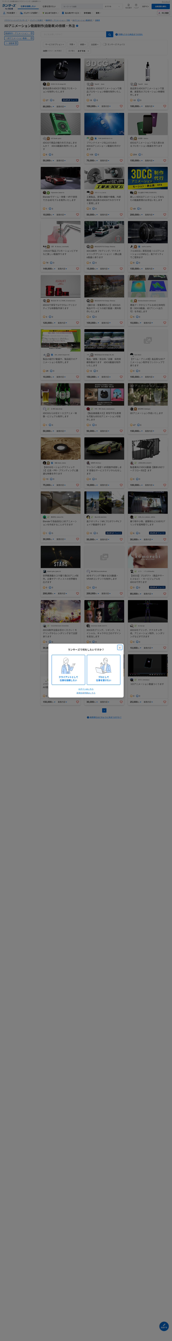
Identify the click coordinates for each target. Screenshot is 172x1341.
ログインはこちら (86, 689)
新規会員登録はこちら (86, 692)
